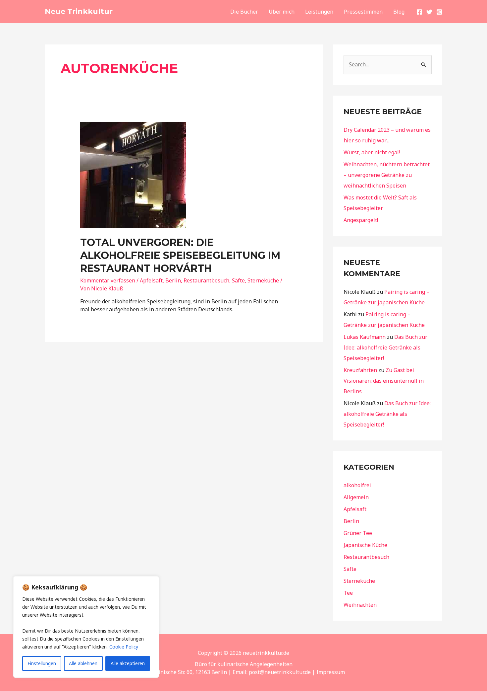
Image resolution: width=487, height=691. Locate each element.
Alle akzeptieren (128, 663)
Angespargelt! (361, 220)
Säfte (238, 280)
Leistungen (319, 11)
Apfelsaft (151, 280)
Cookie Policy (123, 647)
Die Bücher (244, 11)
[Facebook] (419, 12)
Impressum (330, 672)
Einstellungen (41, 663)
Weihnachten (360, 604)
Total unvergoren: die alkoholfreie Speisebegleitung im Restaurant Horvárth (180, 255)
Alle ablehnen (83, 663)
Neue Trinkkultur (79, 11)
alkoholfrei (357, 485)
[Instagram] (439, 12)
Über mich (282, 11)
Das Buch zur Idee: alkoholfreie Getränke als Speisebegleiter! (385, 347)
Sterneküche (263, 280)
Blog (399, 11)
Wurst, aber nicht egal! (372, 152)
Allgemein (356, 497)
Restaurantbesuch (206, 280)
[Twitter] (429, 12)
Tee (348, 592)
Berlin (173, 280)
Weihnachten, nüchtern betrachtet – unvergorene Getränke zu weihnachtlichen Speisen (387, 175)
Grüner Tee (358, 533)
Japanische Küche (365, 545)
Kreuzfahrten (360, 370)
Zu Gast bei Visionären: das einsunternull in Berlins (384, 380)
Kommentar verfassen (107, 280)
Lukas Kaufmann (365, 337)
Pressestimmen (363, 11)
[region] (86, 627)
